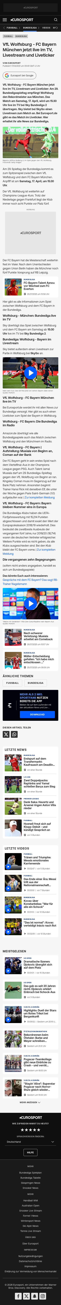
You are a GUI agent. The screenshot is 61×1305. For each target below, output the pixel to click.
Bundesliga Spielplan (30, 1172)
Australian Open (30, 1205)
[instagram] (42, 1296)
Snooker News (30, 1188)
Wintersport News (30, 1221)
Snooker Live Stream (30, 1210)
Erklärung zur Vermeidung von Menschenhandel (30, 1271)
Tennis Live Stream (30, 1231)
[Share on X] (6, 734)
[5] (39, 1130)
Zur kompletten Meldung (40, 497)
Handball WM (30, 1200)
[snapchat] (34, 1296)
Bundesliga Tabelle (31, 1177)
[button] (5, 19)
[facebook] (18, 1296)
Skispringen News (30, 1183)
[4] (35, 1130)
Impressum (30, 1266)
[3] (30, 1130)
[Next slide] (57, 27)
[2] (26, 1130)
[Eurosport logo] (21, 19)
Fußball (8, 36)
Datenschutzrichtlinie (30, 1261)
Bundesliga (21, 36)
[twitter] (26, 1296)
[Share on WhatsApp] (14, 734)
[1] (22, 1130)
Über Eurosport (30, 1243)
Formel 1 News (30, 1215)
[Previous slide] (4, 27)
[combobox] (30, 1142)
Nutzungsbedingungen (30, 1256)
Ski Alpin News (30, 1226)
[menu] (55, 19)
